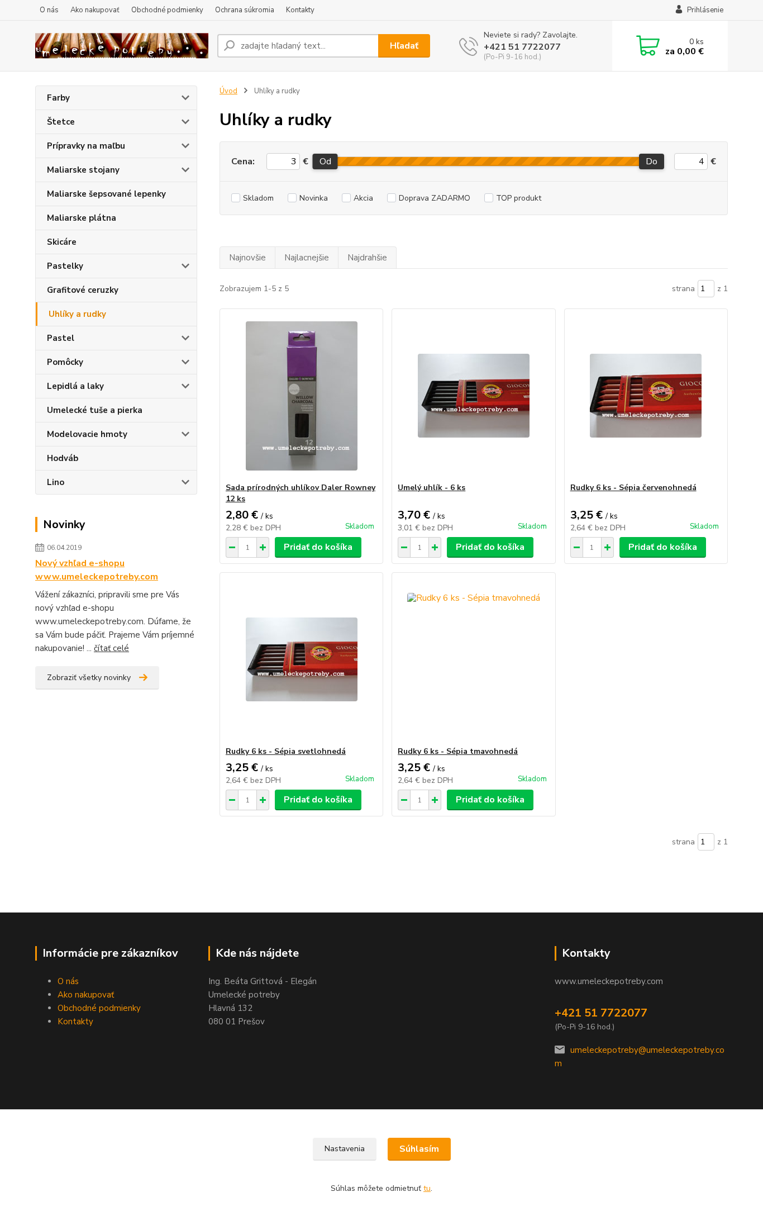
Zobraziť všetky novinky (89, 677)
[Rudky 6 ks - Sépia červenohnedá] (646, 396)
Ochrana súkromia (244, 10)
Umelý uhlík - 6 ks (431, 487)
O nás (49, 10)
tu (427, 1188)
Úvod (228, 91)
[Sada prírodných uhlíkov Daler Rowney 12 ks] (301, 396)
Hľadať (404, 46)
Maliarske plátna (81, 218)
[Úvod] (121, 46)
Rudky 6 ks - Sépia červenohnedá (633, 487)
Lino (55, 482)
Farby (58, 97)
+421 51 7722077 (522, 47)
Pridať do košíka (318, 547)
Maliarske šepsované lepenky (106, 194)
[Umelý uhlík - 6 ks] (473, 396)
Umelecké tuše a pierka (94, 410)
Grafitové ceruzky (82, 290)
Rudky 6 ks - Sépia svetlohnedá (286, 751)
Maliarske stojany (83, 169)
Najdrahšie (367, 257)
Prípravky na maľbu (86, 145)
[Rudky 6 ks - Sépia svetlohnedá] (301, 659)
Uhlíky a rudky (77, 314)
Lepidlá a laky (75, 386)
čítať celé (111, 648)
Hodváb (62, 458)
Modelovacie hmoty (87, 434)
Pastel (60, 338)
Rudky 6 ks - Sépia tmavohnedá (458, 751)
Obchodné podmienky (167, 10)
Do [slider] (651, 161)
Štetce (61, 121)
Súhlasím (419, 1149)
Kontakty (300, 10)
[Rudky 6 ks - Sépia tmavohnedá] (473, 659)
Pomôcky (65, 362)
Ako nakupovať (95, 10)
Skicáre (62, 242)
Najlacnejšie (306, 257)
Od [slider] (325, 161)
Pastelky (65, 266)
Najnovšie (247, 257)
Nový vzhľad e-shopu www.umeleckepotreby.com (96, 570)
